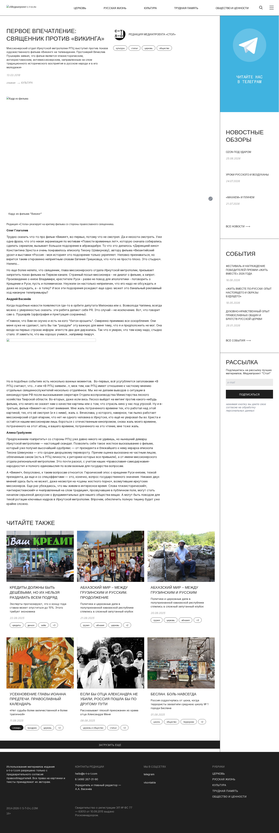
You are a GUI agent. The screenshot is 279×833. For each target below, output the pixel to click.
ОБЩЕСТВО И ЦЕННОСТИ (232, 8)
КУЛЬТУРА (150, 8)
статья (134, 48)
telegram (149, 774)
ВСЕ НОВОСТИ (235, 226)
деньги (31, 625)
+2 (127, 625)
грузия (86, 625)
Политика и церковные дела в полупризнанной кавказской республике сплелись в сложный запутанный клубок (107, 607)
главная (10, 82)
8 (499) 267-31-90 (86, 779)
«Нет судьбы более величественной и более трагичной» (38, 712)
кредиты (16, 625)
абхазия (100, 625)
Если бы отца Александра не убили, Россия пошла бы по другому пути (109, 699)
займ (43, 625)
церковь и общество (93, 728)
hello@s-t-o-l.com (86, 773)
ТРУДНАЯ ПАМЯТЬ (186, 8)
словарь (16, 728)
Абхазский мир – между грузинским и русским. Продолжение (104, 592)
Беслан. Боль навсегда (173, 694)
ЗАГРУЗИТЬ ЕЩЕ (110, 745)
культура (120, 48)
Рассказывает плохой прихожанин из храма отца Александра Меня (109, 712)
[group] (249, 161)
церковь (149, 48)
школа (156, 722)
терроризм (188, 722)
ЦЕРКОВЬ (80, 8)
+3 (54, 625)
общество (164, 48)
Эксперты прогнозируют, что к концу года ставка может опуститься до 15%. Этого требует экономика (38, 607)
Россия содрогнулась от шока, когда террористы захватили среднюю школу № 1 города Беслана (179, 704)
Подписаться (249, 394)
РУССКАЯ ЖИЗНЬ (115, 8)
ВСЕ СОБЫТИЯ (236, 340)
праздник (32, 728)
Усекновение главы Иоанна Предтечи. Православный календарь (38, 699)
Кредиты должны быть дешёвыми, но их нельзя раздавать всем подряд (35, 592)
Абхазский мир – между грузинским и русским (174, 589)
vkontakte (150, 782)
